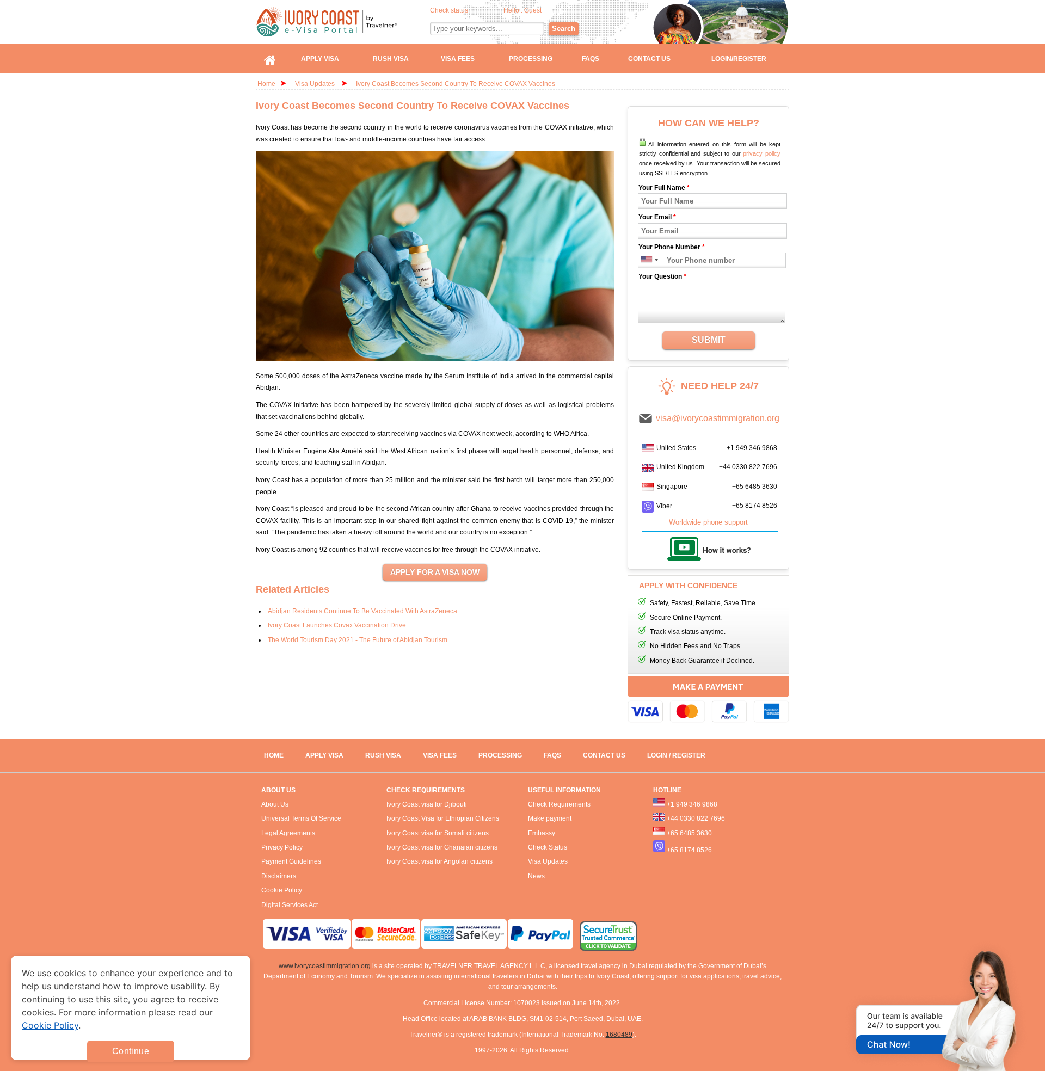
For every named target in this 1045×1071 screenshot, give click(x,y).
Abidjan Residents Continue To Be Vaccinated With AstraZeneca (362, 611)
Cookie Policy (281, 890)
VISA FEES (440, 755)
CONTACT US (604, 755)
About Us (274, 804)
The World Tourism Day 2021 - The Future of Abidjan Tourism (357, 640)
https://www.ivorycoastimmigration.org (343, 21)
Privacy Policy (282, 847)
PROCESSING (500, 755)
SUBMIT (709, 339)
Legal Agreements (288, 833)
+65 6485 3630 (754, 486)
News (536, 876)
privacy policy (761, 153)
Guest (533, 10)
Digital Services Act (289, 905)
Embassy (541, 833)
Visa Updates (315, 84)
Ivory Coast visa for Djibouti (426, 804)
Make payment (549, 818)
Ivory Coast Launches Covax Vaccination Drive (337, 625)
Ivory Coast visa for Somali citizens (437, 833)
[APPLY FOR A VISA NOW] (435, 572)
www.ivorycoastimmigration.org (325, 966)
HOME (274, 755)
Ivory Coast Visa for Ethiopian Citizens (442, 818)
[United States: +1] (645, 260)
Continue (130, 1051)
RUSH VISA (383, 755)
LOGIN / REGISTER (676, 755)
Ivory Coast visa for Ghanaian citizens (441, 847)
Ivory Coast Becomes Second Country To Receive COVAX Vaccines (455, 84)
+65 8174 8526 (754, 505)
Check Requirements (559, 804)
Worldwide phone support (708, 522)
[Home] (270, 58)
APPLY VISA (324, 755)
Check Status (547, 847)
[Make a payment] (708, 701)
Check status (449, 10)
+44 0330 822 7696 (748, 467)
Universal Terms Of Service (301, 818)
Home (266, 84)
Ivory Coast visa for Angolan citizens (439, 861)
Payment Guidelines (291, 861)
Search (563, 28)
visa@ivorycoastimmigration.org (717, 418)
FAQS (552, 755)
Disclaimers (278, 876)
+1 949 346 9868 (752, 448)
